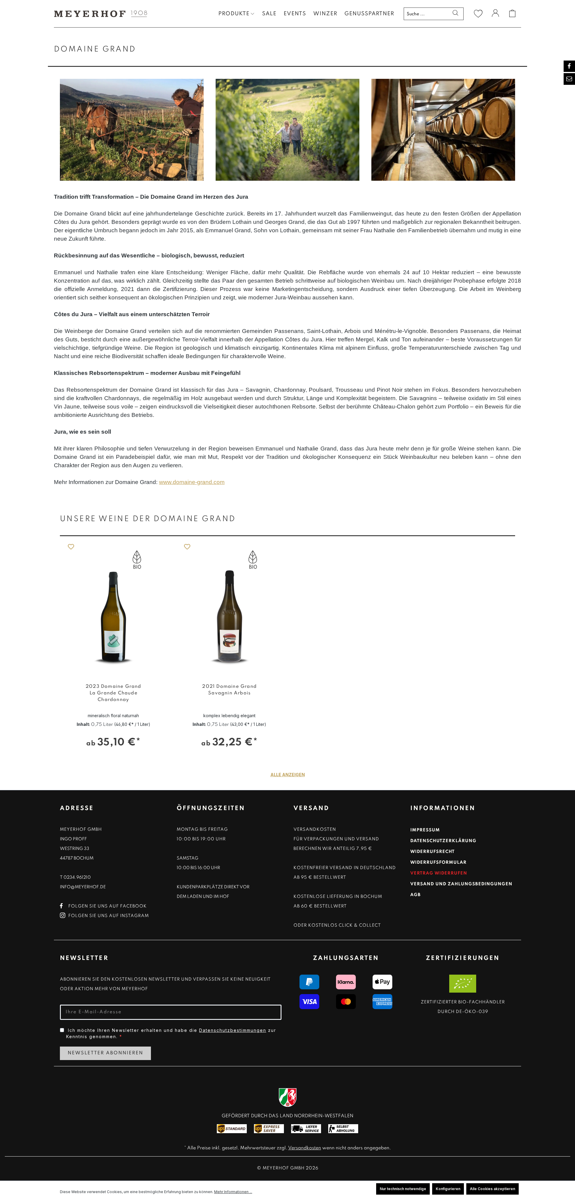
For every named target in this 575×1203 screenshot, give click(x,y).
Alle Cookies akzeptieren (492, 1189)
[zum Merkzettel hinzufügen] (71, 546)
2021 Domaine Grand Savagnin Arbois (229, 690)
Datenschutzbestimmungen (232, 1030)
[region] (287, 631)
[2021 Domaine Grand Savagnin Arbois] (230, 607)
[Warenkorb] (512, 13)
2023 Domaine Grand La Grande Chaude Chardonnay (113, 693)
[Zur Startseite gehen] (99, 13)
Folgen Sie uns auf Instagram (108, 916)
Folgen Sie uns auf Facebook (107, 906)
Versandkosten (304, 1148)
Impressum (425, 830)
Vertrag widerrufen (438, 873)
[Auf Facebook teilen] (569, 66)
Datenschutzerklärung (443, 841)
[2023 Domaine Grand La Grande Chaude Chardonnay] (113, 607)
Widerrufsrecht (432, 852)
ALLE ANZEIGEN (287, 774)
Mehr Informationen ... (233, 1192)
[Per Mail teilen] (569, 79)
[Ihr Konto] (495, 14)
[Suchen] (455, 13)
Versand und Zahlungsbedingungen (461, 884)
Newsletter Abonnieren (105, 1053)
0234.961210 (77, 877)
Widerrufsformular (438, 862)
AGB (415, 895)
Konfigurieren (448, 1189)
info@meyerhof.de (83, 887)
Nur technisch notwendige (403, 1189)
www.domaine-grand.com (192, 482)
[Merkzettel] (478, 13)
